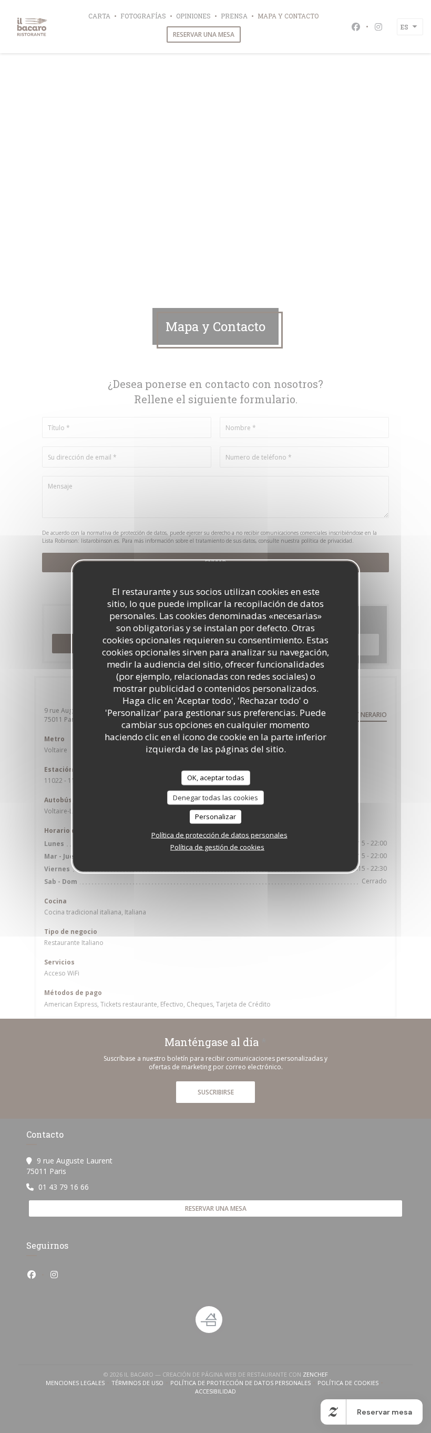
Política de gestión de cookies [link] (217, 846)
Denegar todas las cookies (215, 797)
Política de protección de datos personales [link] (219, 834)
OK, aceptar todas (215, 777)
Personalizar (215, 816)
